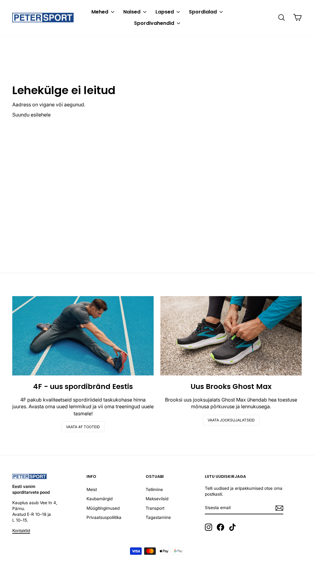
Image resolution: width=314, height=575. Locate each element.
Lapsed (165, 11)
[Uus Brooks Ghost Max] (231, 335)
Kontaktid (21, 530)
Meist (91, 489)
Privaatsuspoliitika (103, 517)
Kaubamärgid (99, 498)
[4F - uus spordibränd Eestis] (83, 335)
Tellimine (154, 489)
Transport (155, 508)
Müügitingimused (103, 508)
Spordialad (203, 11)
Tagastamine (158, 517)
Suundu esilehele (31, 115)
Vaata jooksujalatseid (231, 420)
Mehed (100, 11)
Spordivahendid (154, 23)
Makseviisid (157, 498)
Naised (132, 11)
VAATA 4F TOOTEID (83, 427)
